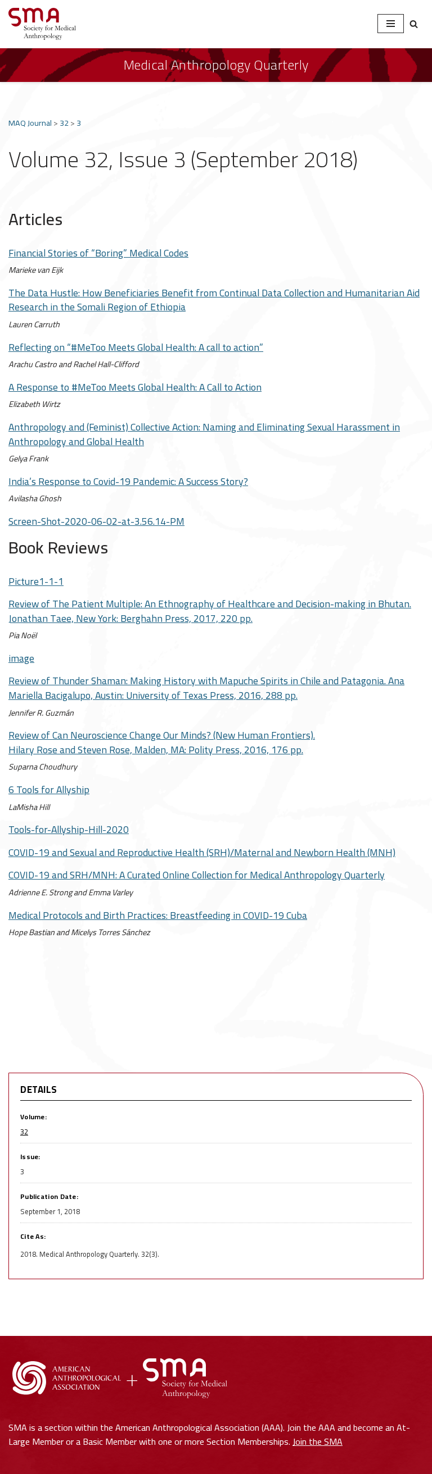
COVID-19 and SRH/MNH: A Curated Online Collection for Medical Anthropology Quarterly (196, 875)
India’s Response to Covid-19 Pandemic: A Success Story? (128, 481)
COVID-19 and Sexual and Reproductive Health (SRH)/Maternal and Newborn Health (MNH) (201, 852)
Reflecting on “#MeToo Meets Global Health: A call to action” (135, 347)
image (21, 658)
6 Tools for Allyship (48, 789)
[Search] (414, 24)
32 (64, 122)
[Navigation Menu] (390, 23)
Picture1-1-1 (36, 581)
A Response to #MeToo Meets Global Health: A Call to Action (135, 387)
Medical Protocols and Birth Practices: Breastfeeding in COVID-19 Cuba (157, 915)
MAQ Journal (30, 122)
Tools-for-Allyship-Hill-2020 (68, 829)
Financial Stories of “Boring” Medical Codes (98, 253)
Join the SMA (317, 1441)
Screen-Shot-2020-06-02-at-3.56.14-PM (96, 521)
